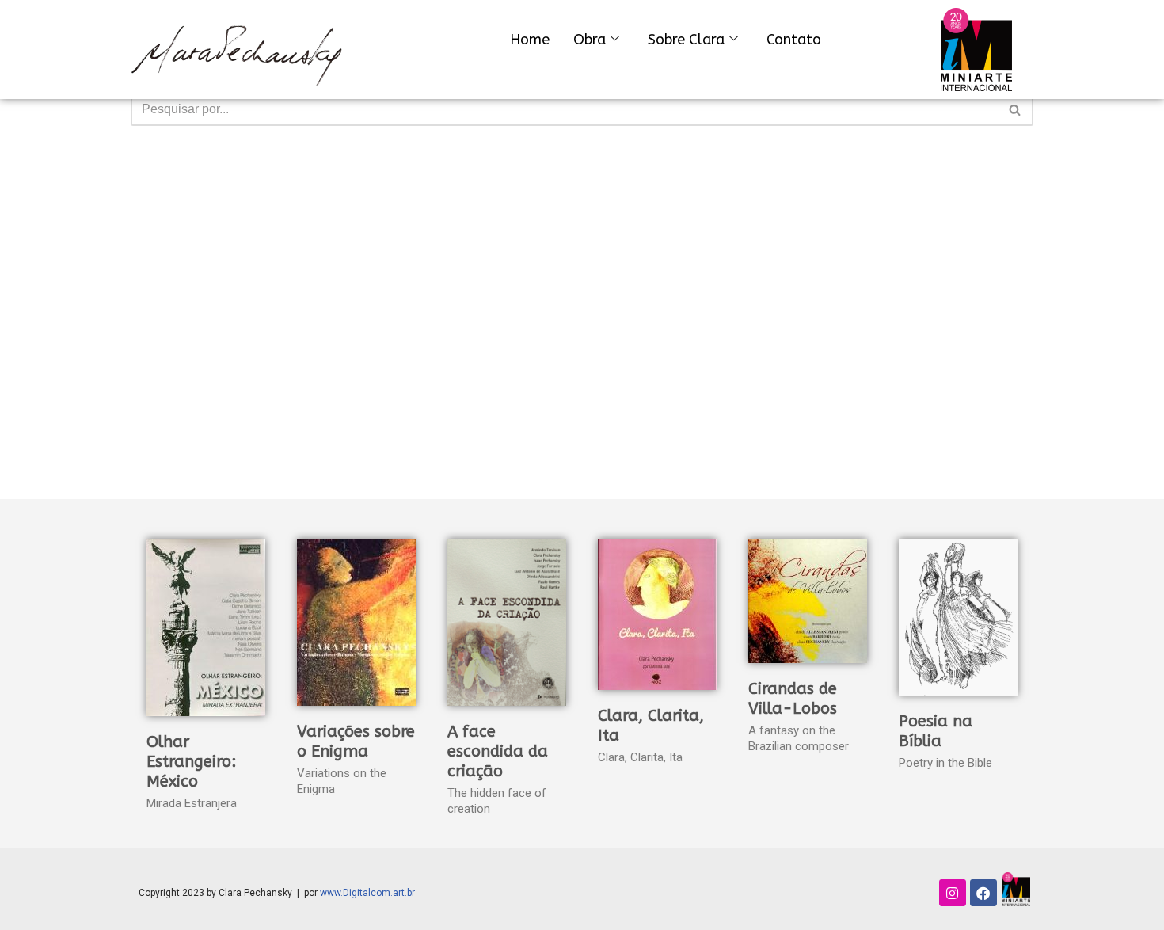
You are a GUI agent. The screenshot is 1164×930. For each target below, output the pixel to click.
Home (530, 39)
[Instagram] (952, 892)
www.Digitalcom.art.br (367, 892)
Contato (793, 39)
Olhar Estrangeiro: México (191, 762)
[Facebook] (983, 892)
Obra (589, 39)
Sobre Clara (686, 39)
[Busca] (1015, 109)
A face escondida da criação (497, 751)
